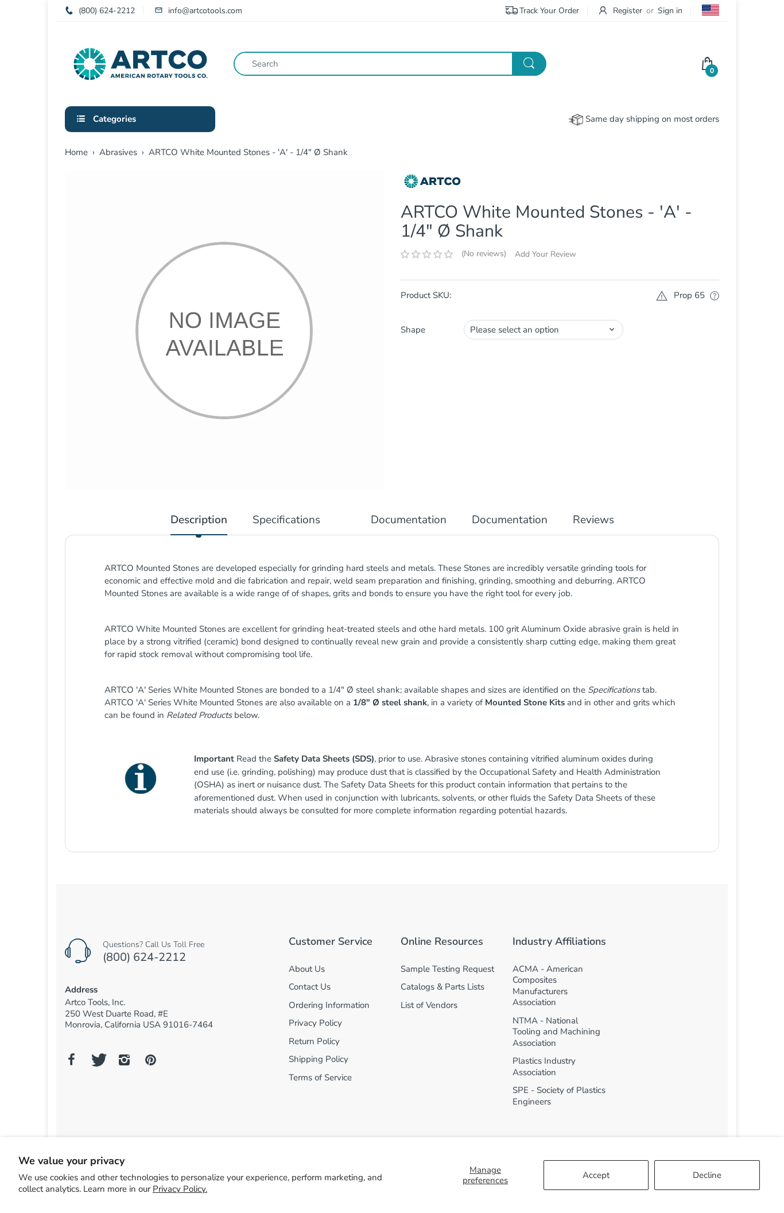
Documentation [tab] (409, 520)
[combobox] (390, 64)
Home (76, 152)
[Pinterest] (150, 1059)
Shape (413, 329)
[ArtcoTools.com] (140, 63)
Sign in (670, 10)
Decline (707, 1175)
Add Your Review (545, 254)
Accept (596, 1175)
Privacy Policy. (180, 1189)
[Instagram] (124, 1059)
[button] (427, 254)
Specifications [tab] (286, 520)
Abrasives (118, 152)
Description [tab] (198, 520)
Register (628, 10)
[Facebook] (71, 1059)
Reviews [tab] (593, 520)
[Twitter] (97, 1059)
